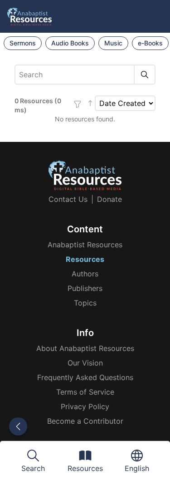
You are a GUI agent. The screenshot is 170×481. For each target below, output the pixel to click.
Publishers (85, 288)
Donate (109, 199)
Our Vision (85, 362)
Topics (85, 302)
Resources (85, 259)
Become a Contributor (85, 421)
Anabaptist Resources (85, 244)
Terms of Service (85, 391)
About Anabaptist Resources (85, 348)
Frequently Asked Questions (85, 377)
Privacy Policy (85, 406)
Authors (85, 273)
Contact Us (68, 199)
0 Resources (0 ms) (38, 105)
